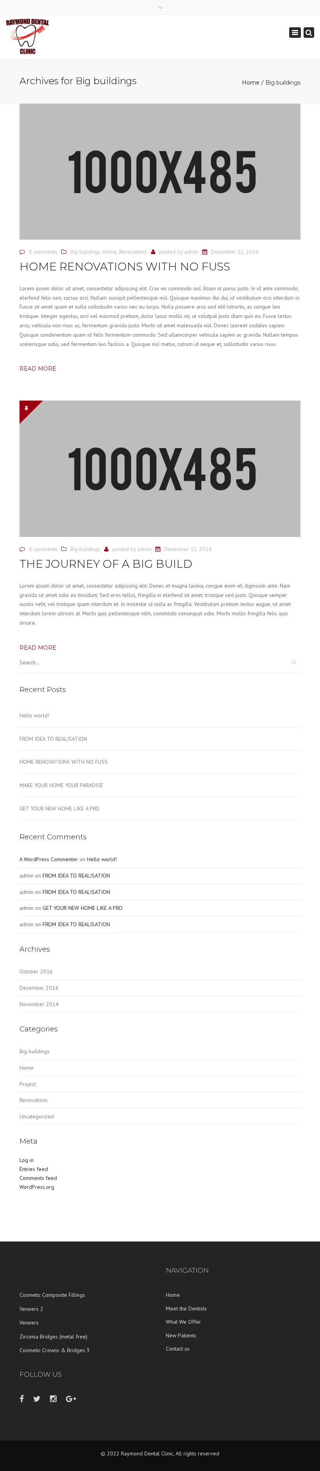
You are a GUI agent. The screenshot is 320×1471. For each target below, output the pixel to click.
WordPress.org (37, 1186)
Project (28, 1084)
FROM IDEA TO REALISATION (53, 738)
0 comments (43, 251)
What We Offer (183, 1321)
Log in (27, 1160)
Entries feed (34, 1169)
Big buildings (85, 251)
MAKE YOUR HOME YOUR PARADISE (61, 785)
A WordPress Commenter (49, 859)
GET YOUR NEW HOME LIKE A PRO (60, 808)
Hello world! (34, 715)
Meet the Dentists (186, 1308)
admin (191, 251)
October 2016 (36, 971)
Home (251, 82)
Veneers (29, 1322)
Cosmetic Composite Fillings (52, 1294)
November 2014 (39, 1004)
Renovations (133, 251)
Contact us (178, 1348)
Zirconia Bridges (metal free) (53, 1336)
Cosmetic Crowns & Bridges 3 (55, 1350)
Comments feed (38, 1177)
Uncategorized (37, 1116)
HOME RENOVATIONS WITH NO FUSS (64, 761)
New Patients (181, 1335)
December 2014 (39, 987)
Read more (38, 368)
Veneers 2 (31, 1308)
